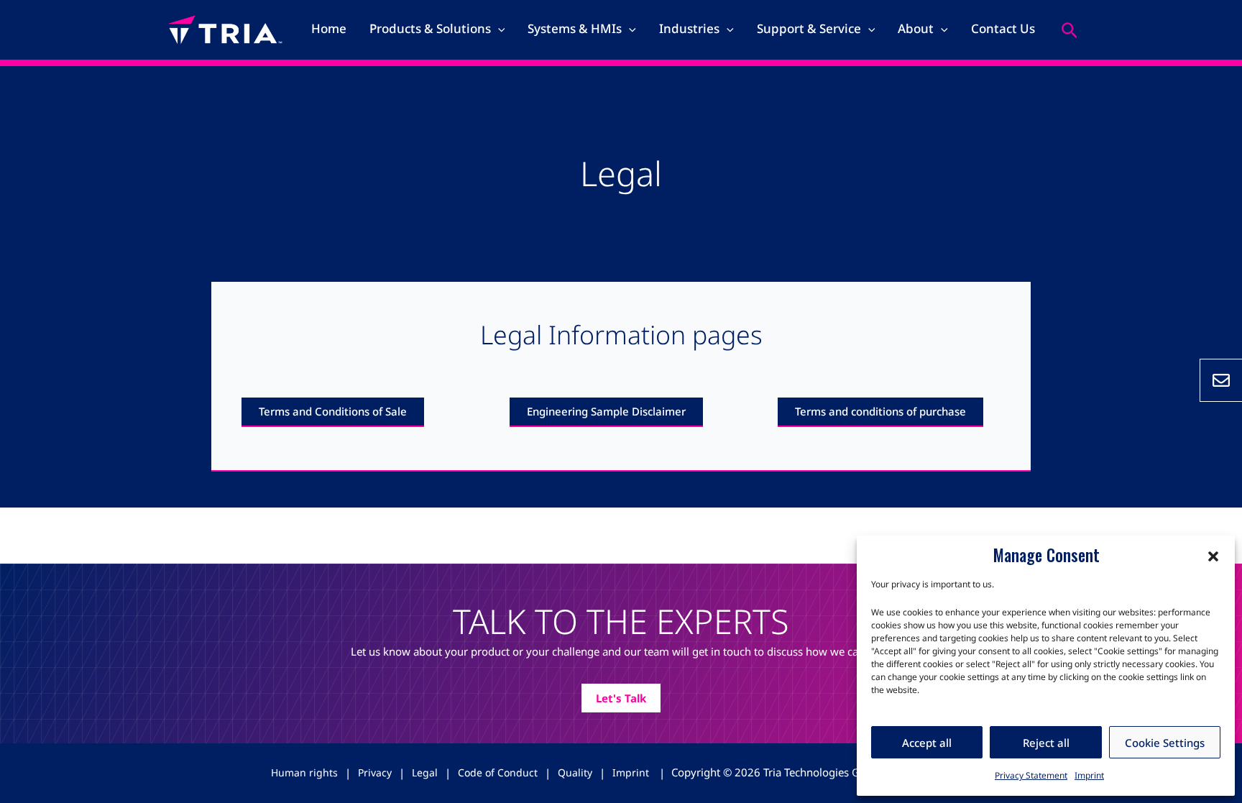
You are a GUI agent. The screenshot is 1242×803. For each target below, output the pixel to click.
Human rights (304, 772)
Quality (575, 772)
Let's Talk (621, 698)
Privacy (375, 772)
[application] (498, 29)
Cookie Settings (1165, 742)
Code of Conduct (498, 772)
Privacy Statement (1031, 775)
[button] (1213, 555)
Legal (425, 772)
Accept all (927, 742)
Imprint (1089, 775)
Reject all (1046, 742)
